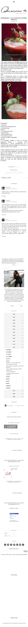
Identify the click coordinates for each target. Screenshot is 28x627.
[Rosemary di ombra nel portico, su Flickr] (14, 60)
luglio (7, 361)
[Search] (21, 306)
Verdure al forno (6, 177)
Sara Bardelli (24, 554)
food (10, 518)
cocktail (17, 166)
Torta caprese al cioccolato (11, 364)
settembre (9, 356)
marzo (8, 383)
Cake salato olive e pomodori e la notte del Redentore (14, 366)
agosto (8, 358)
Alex (6, 219)
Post (7, 533)
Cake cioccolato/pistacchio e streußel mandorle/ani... (14, 369)
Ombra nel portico (9, 623)
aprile (7, 381)
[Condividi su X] (10, 173)
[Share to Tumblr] (17, 173)
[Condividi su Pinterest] (14, 173)
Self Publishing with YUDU (14, 504)
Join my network (12, 520)
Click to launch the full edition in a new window (14, 460)
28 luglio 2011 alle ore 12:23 (11, 220)
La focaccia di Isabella (10, 371)
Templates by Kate (22, 623)
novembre (8, 352)
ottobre (8, 354)
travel (13, 518)
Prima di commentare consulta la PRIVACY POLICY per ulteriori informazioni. (13, 262)
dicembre (8, 349)
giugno (8, 376)
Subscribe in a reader (14, 508)
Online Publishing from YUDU (14, 461)
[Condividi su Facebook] (7, 173)
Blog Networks (12, 513)
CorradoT (8, 187)
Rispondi (4, 214)
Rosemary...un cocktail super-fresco (13, 362)
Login (8, 417)
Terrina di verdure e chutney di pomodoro (12, 374)
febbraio (8, 385)
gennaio (8, 388)
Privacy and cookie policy (6, 554)
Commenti (8, 536)
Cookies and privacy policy (15, 417)
